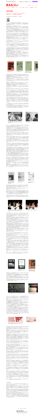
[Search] (37, 5)
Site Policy (25, 408)
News (18, 408)
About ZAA (21, 408)
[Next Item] (38, 178)
